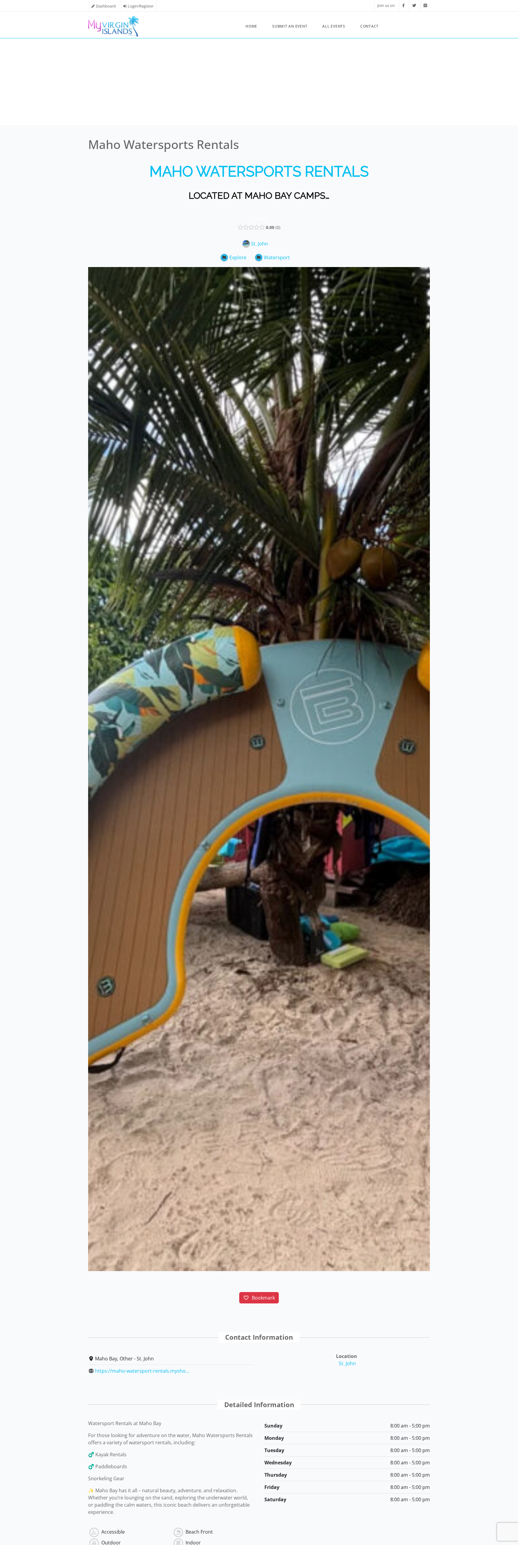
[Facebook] (403, 5)
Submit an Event (289, 26)
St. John (347, 1363)
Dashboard (106, 6)
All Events (333, 26)
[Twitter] (414, 5)
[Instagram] (425, 5)
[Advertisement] (259, 83)
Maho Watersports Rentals (259, 171)
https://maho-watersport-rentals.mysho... (142, 1371)
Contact (369, 26)
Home (251, 26)
